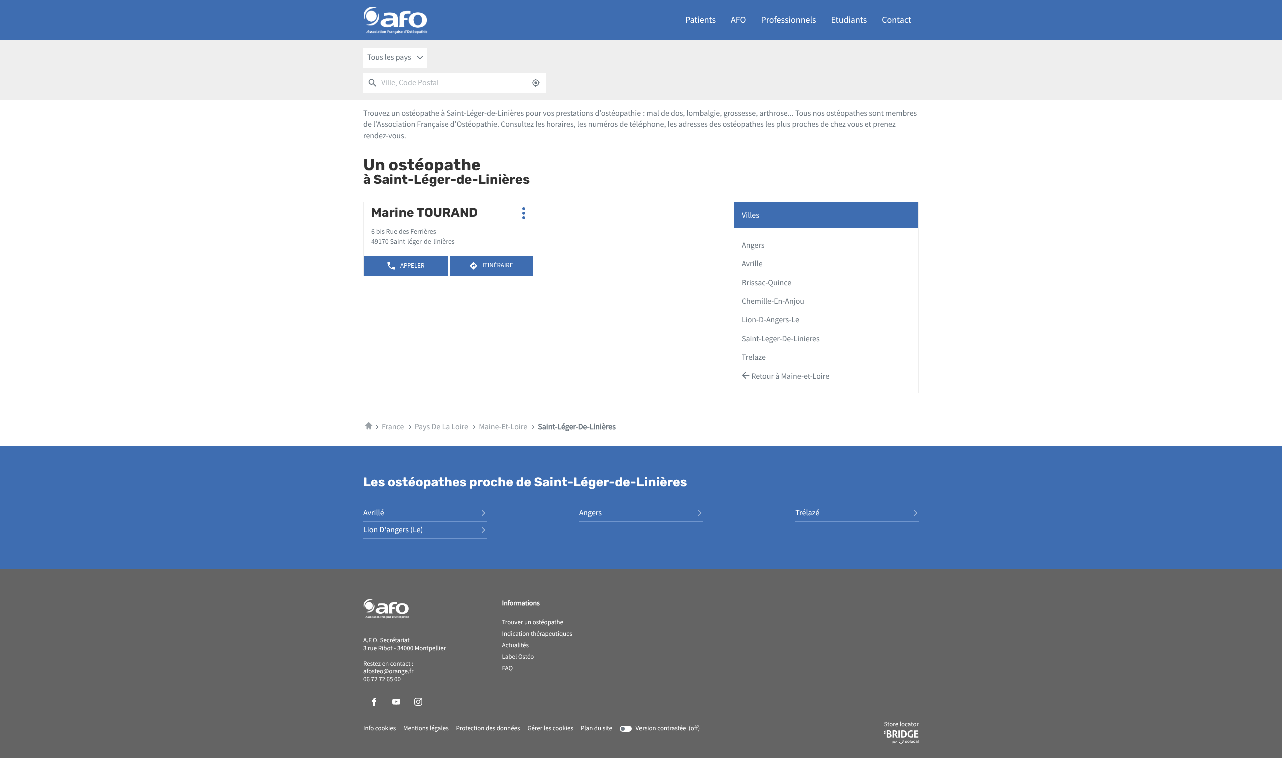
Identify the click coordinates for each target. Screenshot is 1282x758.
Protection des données (488, 728)
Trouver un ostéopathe (532, 623)
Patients (700, 20)
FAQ (507, 669)
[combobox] (395, 58)
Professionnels (788, 20)
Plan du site (596, 728)
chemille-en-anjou (773, 301)
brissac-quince (766, 283)
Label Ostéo (518, 657)
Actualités (515, 646)
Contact (896, 20)
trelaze (754, 357)
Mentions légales (426, 728)
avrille (752, 264)
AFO (738, 20)
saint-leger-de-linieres (781, 339)
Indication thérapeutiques (537, 634)
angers (753, 245)
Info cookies (379, 728)
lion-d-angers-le (770, 320)
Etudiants (849, 20)
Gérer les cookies (550, 728)
